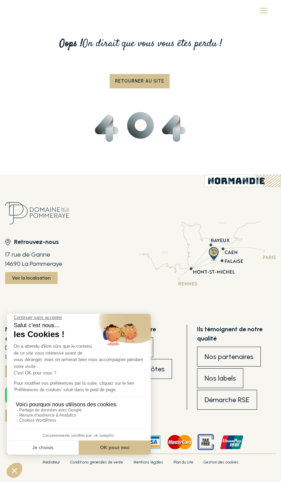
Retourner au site (139, 81)
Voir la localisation (31, 278)
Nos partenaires (229, 357)
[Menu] (263, 10)
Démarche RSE (227, 400)
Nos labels (220, 378)
